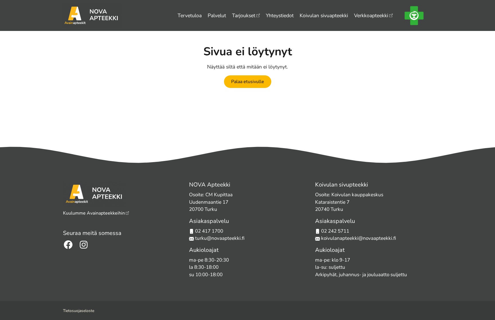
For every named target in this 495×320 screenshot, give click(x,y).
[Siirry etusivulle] (92, 14)
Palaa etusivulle (247, 81)
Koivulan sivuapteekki (324, 15)
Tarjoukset (243, 15)
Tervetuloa (190, 15)
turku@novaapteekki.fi (219, 238)
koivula (329, 238)
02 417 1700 (209, 231)
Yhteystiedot (280, 15)
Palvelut (217, 15)
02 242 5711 (335, 231)
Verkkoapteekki (371, 15)
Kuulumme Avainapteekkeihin (94, 213)
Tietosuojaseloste (78, 310)
